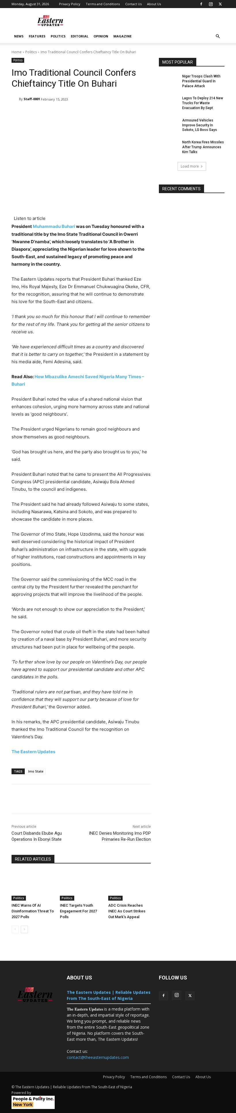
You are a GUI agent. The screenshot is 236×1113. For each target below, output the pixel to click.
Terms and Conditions (103, 4)
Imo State (35, 771)
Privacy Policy (69, 4)
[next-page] (24, 929)
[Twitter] (220, 4)
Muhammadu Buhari (54, 226)
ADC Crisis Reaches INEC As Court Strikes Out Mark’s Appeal (126, 911)
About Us (154, 4)
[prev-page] (15, 929)
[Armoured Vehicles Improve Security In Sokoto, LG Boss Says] (168, 125)
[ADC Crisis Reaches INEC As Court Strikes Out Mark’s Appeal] (129, 886)
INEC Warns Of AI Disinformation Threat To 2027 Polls (33, 911)
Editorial (79, 36)
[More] (193, 798)
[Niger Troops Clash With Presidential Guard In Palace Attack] (168, 81)
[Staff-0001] (15, 99)
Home (17, 52)
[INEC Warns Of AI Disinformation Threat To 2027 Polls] (33, 886)
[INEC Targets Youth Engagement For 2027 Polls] (81, 886)
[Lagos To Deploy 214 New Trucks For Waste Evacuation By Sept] (168, 103)
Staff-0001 (32, 99)
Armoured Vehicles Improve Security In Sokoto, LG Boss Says (199, 125)
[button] (217, 36)
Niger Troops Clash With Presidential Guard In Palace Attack (201, 81)
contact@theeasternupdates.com (98, 1057)
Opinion (101, 36)
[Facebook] (201, 4)
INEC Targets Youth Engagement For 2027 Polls (78, 911)
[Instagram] (210, 4)
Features (37, 36)
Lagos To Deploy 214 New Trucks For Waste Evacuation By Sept (202, 103)
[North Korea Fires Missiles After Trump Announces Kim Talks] (168, 147)
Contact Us (133, 4)
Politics (58, 36)
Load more (190, 166)
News (19, 36)
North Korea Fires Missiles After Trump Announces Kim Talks (203, 147)
